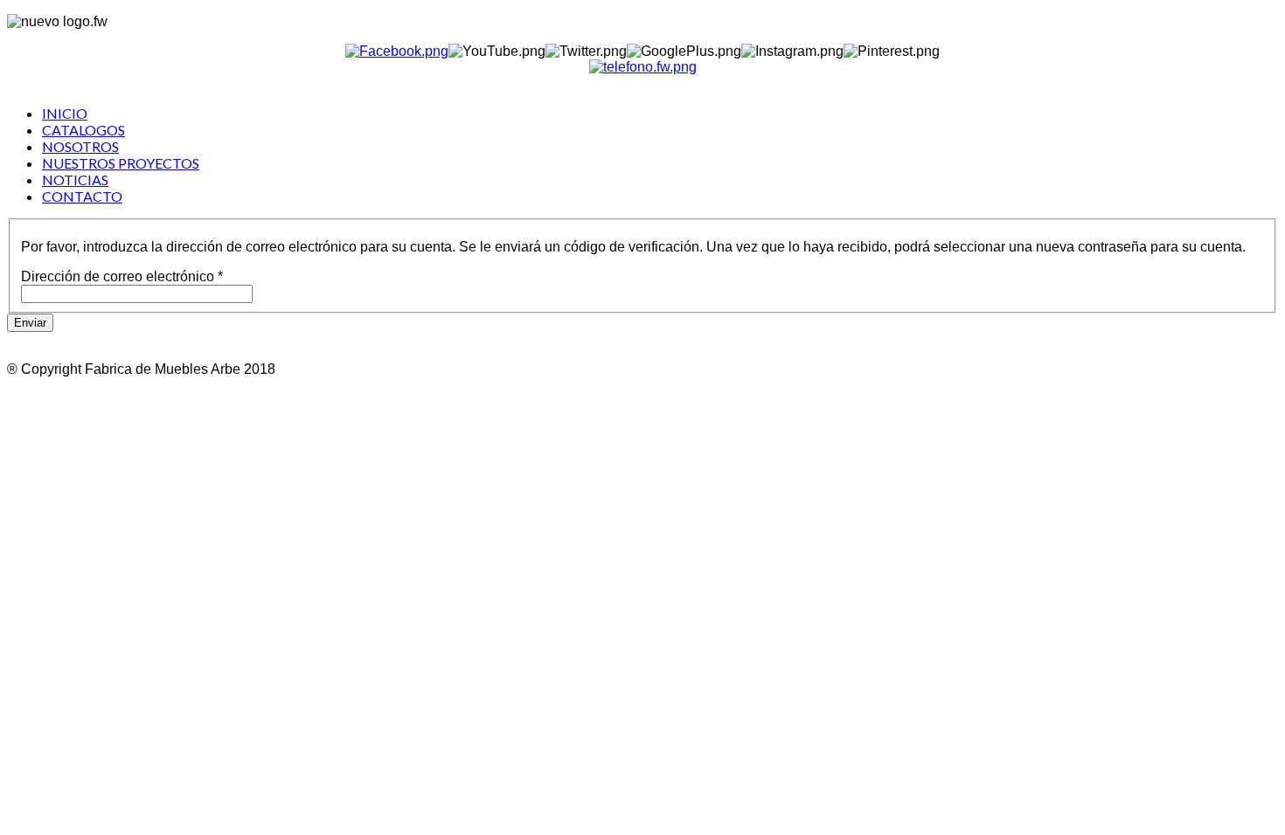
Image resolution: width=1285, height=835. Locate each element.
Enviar (30, 322)
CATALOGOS (83, 129)
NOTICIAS (75, 179)
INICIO (64, 113)
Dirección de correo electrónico (122, 276)
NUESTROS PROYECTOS (120, 163)
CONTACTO (82, 196)
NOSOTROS (80, 146)
